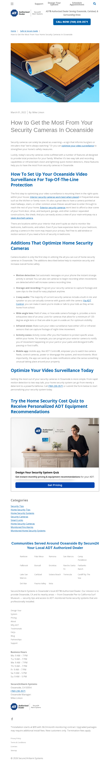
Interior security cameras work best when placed (54, 197)
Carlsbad (38, 574)
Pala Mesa (38, 556)
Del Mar (23, 583)
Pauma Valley (40, 583)
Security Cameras (19, 516)
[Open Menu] (12, 3)
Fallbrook (24, 565)
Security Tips (17, 506)
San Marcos (68, 556)
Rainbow (23, 556)
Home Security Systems (22, 513)
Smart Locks (17, 520)
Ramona (52, 556)
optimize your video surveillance (78, 145)
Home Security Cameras (23, 523)
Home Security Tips (20, 509)
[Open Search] (94, 3)
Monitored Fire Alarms (22, 527)
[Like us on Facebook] (12, 719)
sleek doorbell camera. (22, 218)
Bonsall (37, 565)
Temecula (67, 574)
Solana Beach (55, 574)
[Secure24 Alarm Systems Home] (27, 13)
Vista (51, 583)
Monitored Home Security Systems (28, 530)
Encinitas (52, 565)
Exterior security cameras (52, 207)
